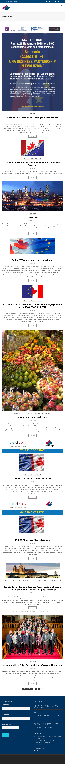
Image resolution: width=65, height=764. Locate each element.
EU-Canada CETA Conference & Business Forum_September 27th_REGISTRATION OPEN (32, 305)
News (37, 300)
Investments (33, 611)
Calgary (20, 536)
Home (17, 761)
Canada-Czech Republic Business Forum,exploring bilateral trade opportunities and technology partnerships (32, 588)
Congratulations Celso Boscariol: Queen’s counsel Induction (32, 665)
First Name (5, 704)
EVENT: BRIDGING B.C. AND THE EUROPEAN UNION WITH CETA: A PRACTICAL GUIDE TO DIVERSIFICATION (47, 706)
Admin (39, 757)
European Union (36, 158)
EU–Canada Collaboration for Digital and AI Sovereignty (46, 711)
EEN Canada (38, 761)
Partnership (48, 611)
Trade (40, 300)
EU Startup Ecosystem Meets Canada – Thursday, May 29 (48, 716)
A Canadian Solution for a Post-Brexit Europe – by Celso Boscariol (32, 163)
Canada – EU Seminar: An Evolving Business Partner (32, 118)
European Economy (42, 413)
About (22, 761)
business (12, 611)
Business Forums (16, 580)
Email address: (7, 724)
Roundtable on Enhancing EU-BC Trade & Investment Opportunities (46, 723)
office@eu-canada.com (13, 1)
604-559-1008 (40, 749)
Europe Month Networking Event (43, 720)
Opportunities (40, 611)
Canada (26, 158)
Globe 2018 (32, 217)
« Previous (26, 689)
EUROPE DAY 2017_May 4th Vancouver (32, 478)
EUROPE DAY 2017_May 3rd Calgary (32, 540)
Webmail (44, 757)
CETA (30, 158)
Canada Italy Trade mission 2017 (32, 417)
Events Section (32, 113)
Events (27, 761)
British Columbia (6, 580)
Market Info (46, 761)
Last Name (5, 714)
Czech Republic (24, 611)
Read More (32, 136)
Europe (33, 300)
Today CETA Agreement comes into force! (32, 260)
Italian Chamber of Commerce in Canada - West (32, 583)
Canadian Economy (24, 413)
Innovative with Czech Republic (43, 727)
